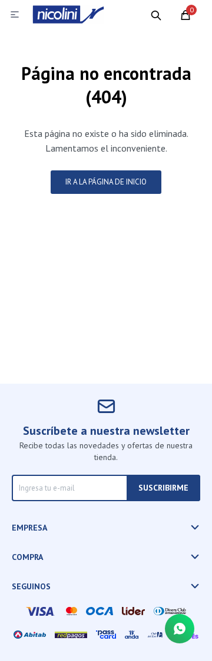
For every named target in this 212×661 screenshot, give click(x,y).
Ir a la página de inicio (106, 182)
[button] (156, 14)
